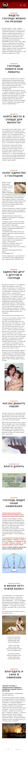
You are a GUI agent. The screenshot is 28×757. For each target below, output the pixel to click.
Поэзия (18, 583)
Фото (17, 464)
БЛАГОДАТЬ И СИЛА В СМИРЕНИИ (14, 674)
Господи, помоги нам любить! (14, 69)
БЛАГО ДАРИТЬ (14, 466)
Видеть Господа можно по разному (14, 18)
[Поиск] (20, 5)
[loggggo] (11, 5)
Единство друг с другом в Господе (14, 275)
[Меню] (24, 5)
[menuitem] (20, 5)
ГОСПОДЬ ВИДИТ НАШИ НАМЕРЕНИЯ (14, 503)
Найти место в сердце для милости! (14, 119)
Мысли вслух (14, 13)
